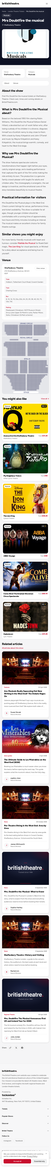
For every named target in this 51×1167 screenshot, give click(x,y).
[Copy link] (10, 1048)
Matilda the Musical (26, 243)
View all (45, 399)
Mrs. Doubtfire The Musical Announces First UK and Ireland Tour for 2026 (25, 1019)
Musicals (7, 15)
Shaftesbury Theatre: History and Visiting (24, 955)
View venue (40, 268)
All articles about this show (12, 648)
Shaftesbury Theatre (12, 25)
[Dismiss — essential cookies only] (46, 1153)
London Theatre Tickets (16, 11)
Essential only (39, 1161)
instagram (7, 1141)
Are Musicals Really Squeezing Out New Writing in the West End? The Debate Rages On (24, 693)
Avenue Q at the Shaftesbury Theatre (18, 436)
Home (4, 11)
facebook (19, 1141)
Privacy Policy (32, 1156)
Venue (15, 83)
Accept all (17, 1161)
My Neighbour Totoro (12, 476)
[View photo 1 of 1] (25, 43)
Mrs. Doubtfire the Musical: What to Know (24, 891)
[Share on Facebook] (22, 1048)
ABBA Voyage (9, 556)
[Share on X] (16, 1048)
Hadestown (8, 634)
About (6, 83)
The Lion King (14, 246)
